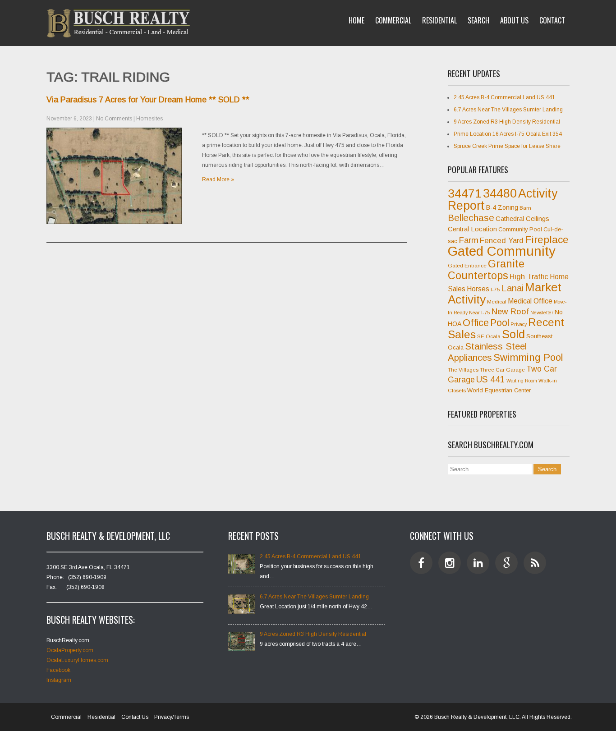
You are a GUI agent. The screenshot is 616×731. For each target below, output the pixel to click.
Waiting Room (521, 380)
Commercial (393, 20)
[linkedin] (478, 563)
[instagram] (449, 563)
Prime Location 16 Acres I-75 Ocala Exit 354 (508, 134)
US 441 (490, 379)
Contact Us (134, 717)
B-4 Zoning (502, 207)
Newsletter (541, 312)
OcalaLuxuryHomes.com (77, 660)
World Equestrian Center (499, 390)
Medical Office (530, 301)
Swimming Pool (528, 357)
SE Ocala (489, 336)
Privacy (518, 324)
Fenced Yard (502, 240)
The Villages (463, 370)
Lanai (512, 288)
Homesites (149, 118)
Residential (439, 20)
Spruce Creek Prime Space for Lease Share (507, 146)
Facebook (58, 670)
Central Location (472, 229)
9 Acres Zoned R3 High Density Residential (507, 122)
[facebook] (421, 563)
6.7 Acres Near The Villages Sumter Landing (508, 109)
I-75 (495, 289)
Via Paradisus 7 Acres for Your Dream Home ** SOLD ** (147, 99)
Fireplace (547, 239)
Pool (499, 322)
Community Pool (520, 229)
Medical (496, 302)
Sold (513, 334)
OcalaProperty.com (69, 650)
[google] (506, 563)
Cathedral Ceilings (522, 218)
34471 (465, 193)
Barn (525, 208)
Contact (552, 20)
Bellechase (471, 217)
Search (478, 20)
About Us (514, 20)
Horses (478, 289)
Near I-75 (479, 312)
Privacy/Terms (171, 717)
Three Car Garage (502, 370)
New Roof (510, 311)
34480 (500, 193)
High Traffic (529, 276)
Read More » (218, 179)
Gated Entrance (467, 265)
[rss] (535, 563)
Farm (468, 240)
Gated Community (502, 251)
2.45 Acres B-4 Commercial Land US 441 (504, 97)
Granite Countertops (486, 269)
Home (356, 20)
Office (476, 322)
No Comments (114, 118)
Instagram (58, 680)
